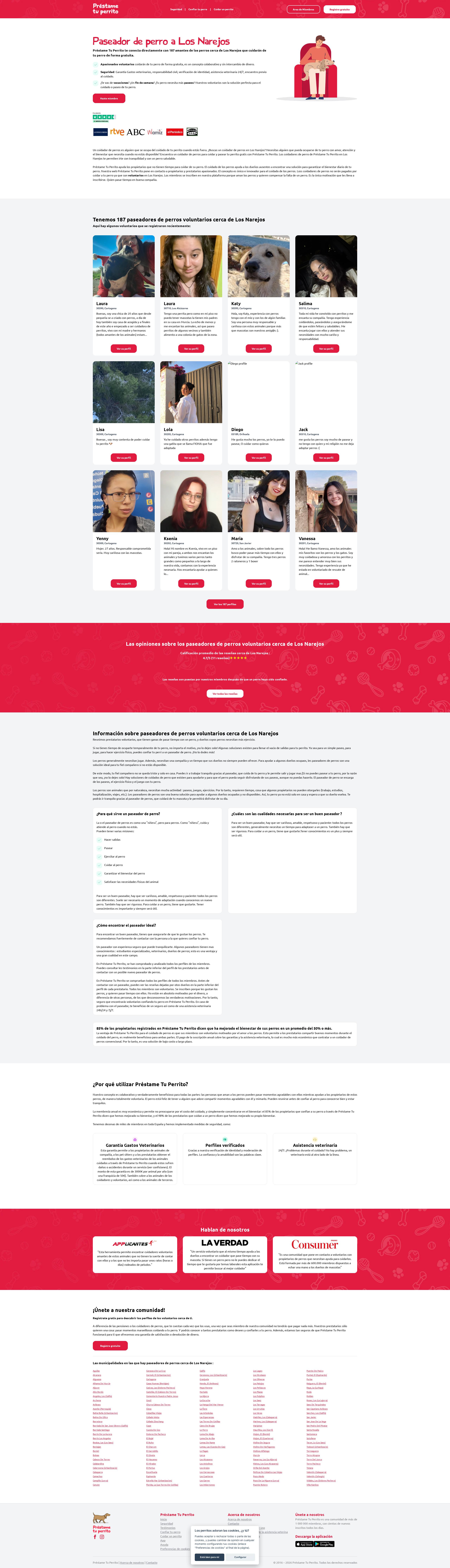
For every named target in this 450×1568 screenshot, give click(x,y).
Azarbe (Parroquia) (102, 1408)
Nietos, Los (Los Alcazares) (265, 1463)
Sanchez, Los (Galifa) (316, 1412)
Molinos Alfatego (261, 1450)
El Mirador (151, 1463)
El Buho (150, 1442)
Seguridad (176, 9)
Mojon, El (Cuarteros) (263, 1438)
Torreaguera (313, 1450)
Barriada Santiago (101, 1429)
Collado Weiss (152, 1417)
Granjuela (204, 1379)
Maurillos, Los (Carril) (263, 1429)
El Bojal (149, 1438)
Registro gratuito (340, 9)
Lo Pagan (204, 1450)
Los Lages (257, 1370)
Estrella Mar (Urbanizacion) (159, 1480)
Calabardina (98, 1463)
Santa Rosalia (313, 1429)
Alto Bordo (98, 1391)
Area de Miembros (303, 9)
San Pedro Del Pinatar (317, 1425)
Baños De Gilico (100, 1417)
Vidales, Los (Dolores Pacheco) (321, 1480)
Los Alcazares (206, 1459)
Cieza (148, 1408)
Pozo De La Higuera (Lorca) (266, 1480)
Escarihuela (151, 1472)
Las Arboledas (206, 1412)
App (162, 1540)
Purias (309, 1379)
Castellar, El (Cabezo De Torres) (161, 1391)
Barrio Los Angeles (102, 1438)
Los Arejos (205, 1467)
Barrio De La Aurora (102, 1434)
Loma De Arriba (207, 1438)
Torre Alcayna (313, 1455)
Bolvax (96, 1455)
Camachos (97, 1476)
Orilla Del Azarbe (261, 1467)
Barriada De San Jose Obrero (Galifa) (110, 1425)
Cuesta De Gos (153, 1429)
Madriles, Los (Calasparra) (265, 1417)
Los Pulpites (259, 1396)
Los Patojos (258, 1383)
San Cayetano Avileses (317, 1408)
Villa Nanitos (313, 1484)
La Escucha (205, 1400)
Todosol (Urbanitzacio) (317, 1446)
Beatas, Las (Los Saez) (103, 1442)
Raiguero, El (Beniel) (316, 1383)
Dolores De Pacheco (156, 1434)
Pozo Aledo (258, 1476)
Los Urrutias (259, 1408)
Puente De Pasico (315, 1370)
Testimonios (167, 1527)
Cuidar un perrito (223, 9)
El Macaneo (151, 1459)
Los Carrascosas (207, 1472)
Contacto (233, 1523)
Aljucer (96, 1387)
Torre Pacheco (313, 1463)
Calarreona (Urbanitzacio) (105, 1467)
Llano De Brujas (207, 1425)
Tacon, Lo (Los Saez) (316, 1442)
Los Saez (257, 1400)
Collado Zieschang (154, 1421)
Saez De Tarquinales (316, 1404)
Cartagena (151, 1379)
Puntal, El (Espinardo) (317, 1374)
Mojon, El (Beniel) (261, 1434)
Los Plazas (258, 1391)
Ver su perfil (124, 348)
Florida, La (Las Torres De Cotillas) (162, 1484)
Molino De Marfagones (264, 1446)
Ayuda (164, 1544)
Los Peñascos (259, 1387)
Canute (96, 1484)
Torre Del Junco (314, 1459)
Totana (310, 1467)
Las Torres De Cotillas (210, 1421)
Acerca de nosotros (240, 1519)
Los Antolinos (206, 1463)
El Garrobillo (152, 1450)
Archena (97, 1400)
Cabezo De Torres (101, 1459)
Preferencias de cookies (175, 1548)
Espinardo (151, 1476)
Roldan (310, 1396)
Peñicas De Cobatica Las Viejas (267, 1472)
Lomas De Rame (207, 1442)
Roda (309, 1391)
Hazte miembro (109, 98)
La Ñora (203, 1408)
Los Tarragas (259, 1404)
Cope (148, 1425)
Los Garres (205, 1480)
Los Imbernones (207, 1484)
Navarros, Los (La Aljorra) (265, 1459)
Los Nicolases (259, 1374)
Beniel (96, 1450)
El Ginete (150, 1455)
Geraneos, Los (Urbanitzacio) (213, 1374)
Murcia (256, 1455)
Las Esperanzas (207, 1417)
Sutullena (311, 1438)
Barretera (97, 1421)
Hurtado (204, 1391)
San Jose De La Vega (316, 1421)
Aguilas (96, 1370)
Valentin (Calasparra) (316, 1472)
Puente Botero (260, 1484)
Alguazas (97, 1379)
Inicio (163, 1519)
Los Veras (257, 1412)
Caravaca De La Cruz (156, 1370)
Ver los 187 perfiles (225, 604)
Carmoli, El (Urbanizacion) (158, 1374)
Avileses (97, 1404)
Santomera (312, 1434)
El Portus (150, 1467)
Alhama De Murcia (101, 1383)
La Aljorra (204, 1396)
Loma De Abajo (207, 1434)
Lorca (202, 1455)
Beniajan (97, 1446)
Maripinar (257, 1425)
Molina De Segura (261, 1442)
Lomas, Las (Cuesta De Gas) (212, 1446)
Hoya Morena (206, 1387)
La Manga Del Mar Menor (212, 1404)
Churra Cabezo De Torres (158, 1404)
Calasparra (98, 1472)
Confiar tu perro (197, 9)
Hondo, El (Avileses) (209, 1383)
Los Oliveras (259, 1379)
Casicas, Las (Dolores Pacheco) (160, 1387)
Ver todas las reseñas (225, 693)
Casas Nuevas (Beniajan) (157, 1383)
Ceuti (148, 1400)
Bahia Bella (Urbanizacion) (105, 1412)
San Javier (311, 1417)
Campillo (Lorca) (100, 1480)
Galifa (202, 1370)
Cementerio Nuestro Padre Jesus (162, 1396)
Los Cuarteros (206, 1476)
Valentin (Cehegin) (315, 1476)
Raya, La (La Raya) (315, 1387)
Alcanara (97, 1374)
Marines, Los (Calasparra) (265, 1421)
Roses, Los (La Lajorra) (317, 1400)
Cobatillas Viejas (154, 1412)
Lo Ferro (204, 1429)
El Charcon (151, 1446)
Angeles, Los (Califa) (102, 1396)
